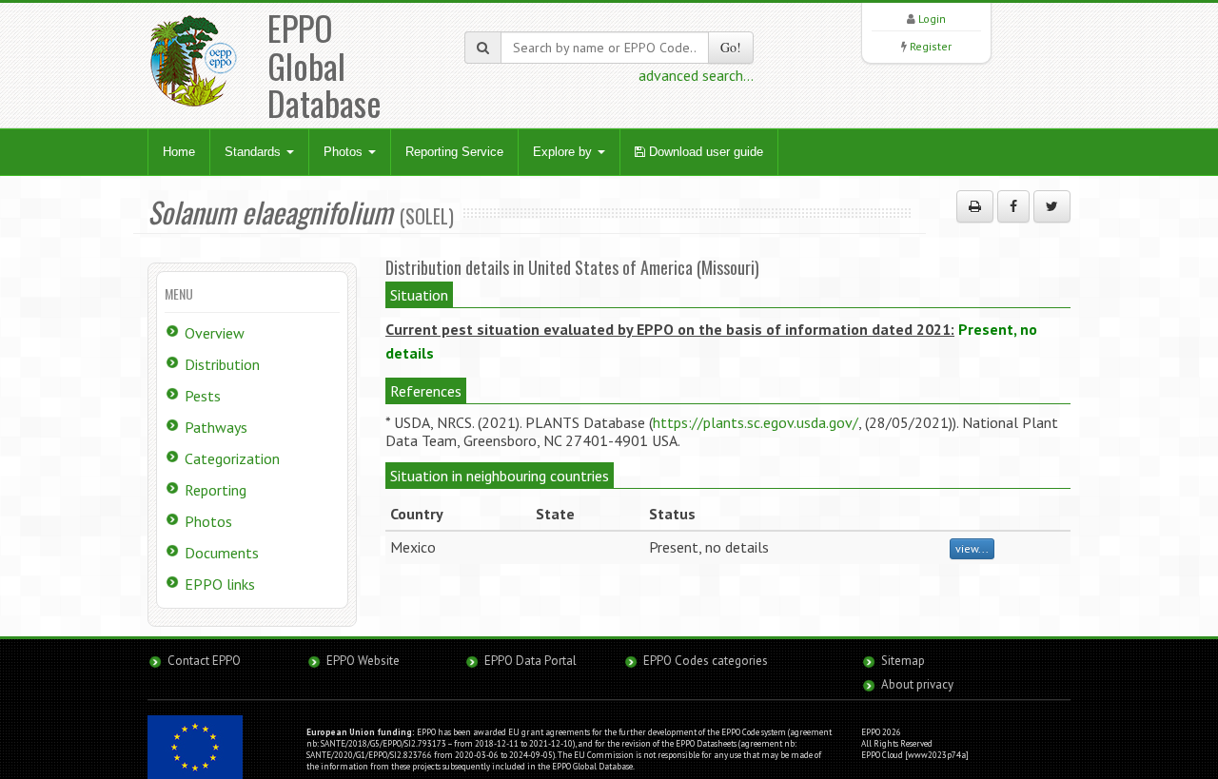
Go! (730, 47)
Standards (255, 152)
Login (932, 18)
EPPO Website (363, 660)
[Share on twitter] (1052, 206)
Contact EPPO (204, 660)
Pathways (216, 427)
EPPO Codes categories (705, 660)
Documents (222, 552)
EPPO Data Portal (530, 660)
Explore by (564, 152)
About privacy (917, 684)
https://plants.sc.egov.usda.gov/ (755, 422)
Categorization (232, 458)
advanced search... (696, 75)
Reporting (215, 489)
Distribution (222, 364)
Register (931, 46)
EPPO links (220, 584)
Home (179, 152)
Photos (345, 152)
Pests (203, 395)
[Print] (974, 206)
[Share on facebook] (1013, 206)
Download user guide (704, 152)
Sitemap (903, 660)
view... (972, 548)
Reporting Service (454, 152)
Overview (215, 332)
